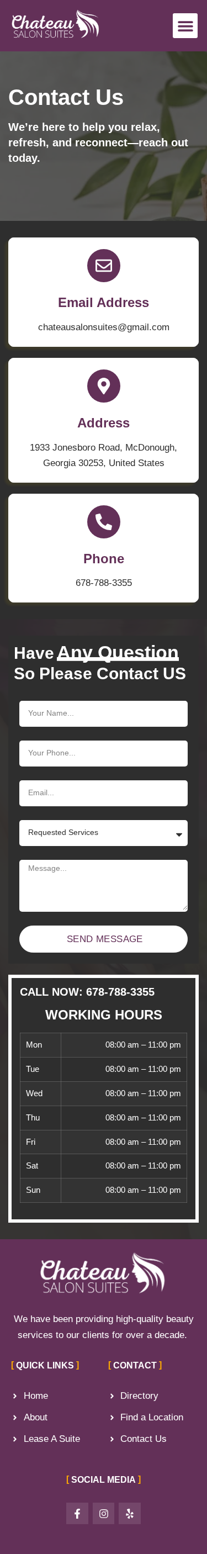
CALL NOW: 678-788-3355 (87, 992)
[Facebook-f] (77, 1514)
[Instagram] (104, 1514)
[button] (185, 25)
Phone (103, 558)
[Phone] (103, 521)
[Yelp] (130, 1514)
